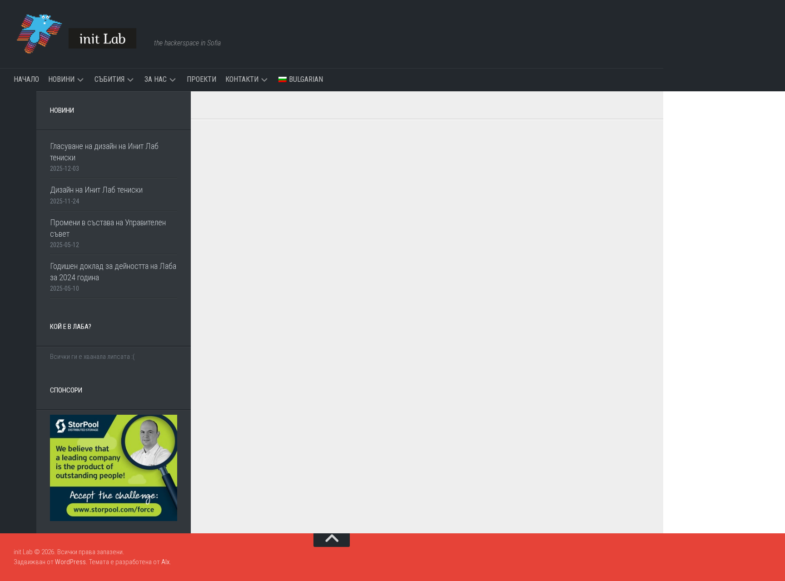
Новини (61, 79)
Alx (165, 562)
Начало (26, 79)
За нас (155, 79)
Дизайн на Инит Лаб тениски (96, 189)
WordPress (70, 562)
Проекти (201, 79)
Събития (109, 79)
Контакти (241, 79)
